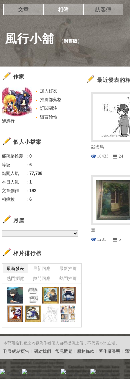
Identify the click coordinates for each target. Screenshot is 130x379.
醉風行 (8, 120)
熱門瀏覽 (15, 278)
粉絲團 (13, 373)
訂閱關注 (48, 108)
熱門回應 (41, 278)
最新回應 (41, 268)
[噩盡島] (15, 295)
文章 (23, 9)
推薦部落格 (51, 99)
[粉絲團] (2, 371)
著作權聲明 (109, 351)
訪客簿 (103, 9)
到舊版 (71, 41)
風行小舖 (29, 38)
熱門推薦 (68, 278)
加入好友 (48, 90)
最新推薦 (68, 268)
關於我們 (42, 351)
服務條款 (85, 351)
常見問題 (64, 351)
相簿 (63, 9)
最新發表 (15, 268)
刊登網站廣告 (16, 351)
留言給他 (48, 116)
